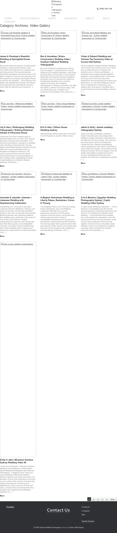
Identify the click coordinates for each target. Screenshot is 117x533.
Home (8, 18)
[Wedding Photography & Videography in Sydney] (28, 8)
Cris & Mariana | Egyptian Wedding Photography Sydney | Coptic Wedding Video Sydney (98, 200)
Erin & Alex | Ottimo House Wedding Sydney (53, 129)
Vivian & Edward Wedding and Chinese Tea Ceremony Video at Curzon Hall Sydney (97, 59)
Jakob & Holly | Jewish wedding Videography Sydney (97, 129)
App (83, 514)
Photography (30, 18)
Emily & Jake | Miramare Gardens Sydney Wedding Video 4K (16, 461)
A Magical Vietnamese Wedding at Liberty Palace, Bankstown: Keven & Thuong (57, 200)
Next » (113, 499)
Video (52, 18)
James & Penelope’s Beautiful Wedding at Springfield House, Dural (15, 59)
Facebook (86, 507)
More (2, 90)
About (90, 18)
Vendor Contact (88, 521)
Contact (10, 22)
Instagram (86, 510)
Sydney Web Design (76, 527)
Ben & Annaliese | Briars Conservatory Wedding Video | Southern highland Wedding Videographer (55, 60)
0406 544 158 (105, 8)
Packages (70, 18)
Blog (106, 18)
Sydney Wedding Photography (50, 527)
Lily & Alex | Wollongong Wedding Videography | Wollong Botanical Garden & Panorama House (17, 130)
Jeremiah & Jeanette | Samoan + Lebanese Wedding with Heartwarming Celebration (16, 200)
